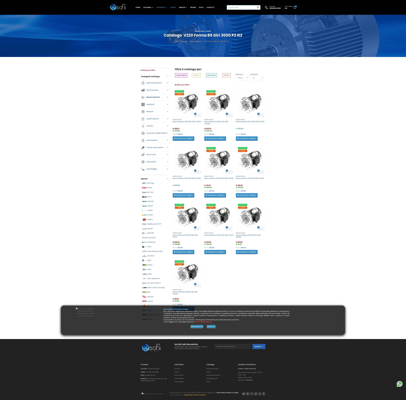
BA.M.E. (149, 188)
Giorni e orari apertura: (247, 369)
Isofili (149, 260)
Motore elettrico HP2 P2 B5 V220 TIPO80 (187, 178)
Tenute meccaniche (154, 147)
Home (138, 7)
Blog (201, 7)
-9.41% (179, 207)
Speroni (150, 301)
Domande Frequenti (213, 375)
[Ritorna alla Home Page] (176, 41)
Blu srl (149, 197)
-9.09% (211, 151)
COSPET (150, 215)
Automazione (151, 140)
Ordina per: (239, 74)
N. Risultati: (254, 74)
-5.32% (179, 264)
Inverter (149, 126)
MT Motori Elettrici (153, 283)
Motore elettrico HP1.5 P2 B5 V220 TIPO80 (218, 178)
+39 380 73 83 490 (152, 372)
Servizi (176, 372)
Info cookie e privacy (203, 322)
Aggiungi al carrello (184, 138)
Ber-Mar (150, 192)
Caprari (150, 206)
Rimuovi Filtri (148, 70)
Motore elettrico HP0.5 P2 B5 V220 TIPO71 (218, 235)
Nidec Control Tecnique (156, 287)
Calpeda (150, 201)
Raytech (150, 297)
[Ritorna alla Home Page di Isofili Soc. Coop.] (119, 7)
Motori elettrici (196, 41)
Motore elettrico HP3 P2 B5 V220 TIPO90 (187, 122)
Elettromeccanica (154, 83)
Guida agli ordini (211, 378)
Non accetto (197, 327)
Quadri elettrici (152, 119)
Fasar (149, 247)
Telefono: (144, 369)
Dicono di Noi (178, 375)
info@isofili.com (150, 375)
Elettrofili (150, 233)
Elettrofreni (151, 162)
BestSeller (211, 75)
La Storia (177, 369)
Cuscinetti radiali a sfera (156, 133)
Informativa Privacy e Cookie (227, 393)
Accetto (211, 327)
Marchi (182, 7)
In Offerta (179, 91)
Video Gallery (179, 382)
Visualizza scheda (187, 116)
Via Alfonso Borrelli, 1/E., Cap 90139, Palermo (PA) (154, 380)
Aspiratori (150, 104)
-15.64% (179, 94)
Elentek (150, 228)
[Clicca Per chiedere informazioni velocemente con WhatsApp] (399, 383)
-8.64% (211, 207)
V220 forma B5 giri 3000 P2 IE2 (216, 41)
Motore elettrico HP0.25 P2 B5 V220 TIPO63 (185, 293)
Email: (143, 375)
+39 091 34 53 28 (153, 369)
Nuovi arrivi (181, 75)
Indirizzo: (144, 379)
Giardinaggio (151, 169)
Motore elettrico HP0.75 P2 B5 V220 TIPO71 (185, 236)
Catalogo (160, 7)
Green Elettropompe (155, 251)
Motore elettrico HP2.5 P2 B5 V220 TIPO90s (216, 123)
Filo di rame (151, 154)
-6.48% (242, 207)
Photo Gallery (179, 378)
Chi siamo (147, 7)
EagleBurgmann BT (154, 224)
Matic (149, 269)
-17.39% (242, 151)
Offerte (196, 75)
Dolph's (150, 219)
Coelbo (150, 210)
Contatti (210, 7)
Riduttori (149, 111)
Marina (149, 265)
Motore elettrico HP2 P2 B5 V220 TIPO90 (250, 122)
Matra (149, 274)
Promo (193, 7)
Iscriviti (257, 347)
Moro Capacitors (153, 278)
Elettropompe (152, 90)
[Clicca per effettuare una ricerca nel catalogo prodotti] (258, 7)
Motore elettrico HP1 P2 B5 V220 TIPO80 (250, 178)
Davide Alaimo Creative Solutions (195, 395)
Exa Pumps (151, 242)
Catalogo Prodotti (212, 369)
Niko (148, 292)
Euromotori (151, 237)
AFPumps (150, 183)
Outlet (173, 7)
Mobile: (143, 372)
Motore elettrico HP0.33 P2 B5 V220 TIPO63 (248, 236)
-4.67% (211, 94)
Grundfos (150, 256)
